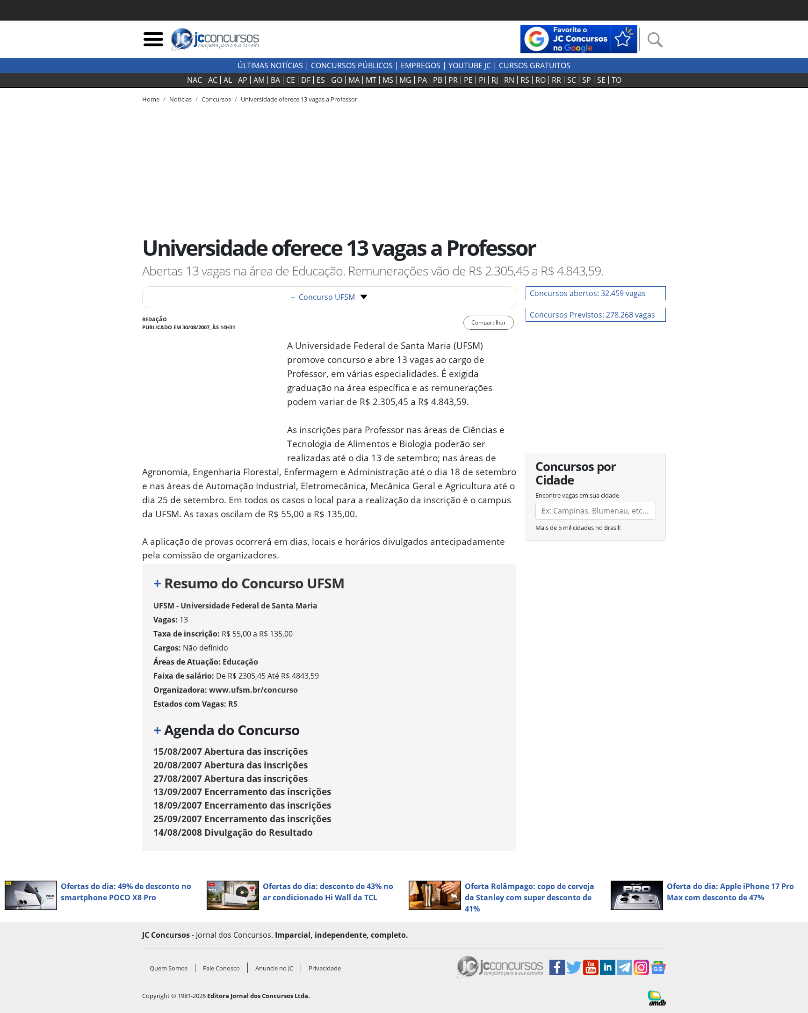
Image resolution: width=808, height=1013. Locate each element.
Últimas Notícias (270, 65)
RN (509, 80)
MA (354, 80)
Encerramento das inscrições (242, 791)
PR (453, 80)
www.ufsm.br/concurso (253, 690)
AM (259, 80)
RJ (494, 80)
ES (321, 80)
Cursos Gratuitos (534, 65)
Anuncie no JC (274, 968)
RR (556, 80)
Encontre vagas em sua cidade (577, 495)
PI (482, 80)
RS (524, 80)
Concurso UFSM (323, 297)
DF (305, 80)
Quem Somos (169, 968)
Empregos (420, 65)
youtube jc (469, 65)
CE (290, 80)
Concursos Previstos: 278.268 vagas (592, 315)
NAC (194, 80)
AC (212, 80)
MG (405, 80)
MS (387, 80)
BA (275, 80)
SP (586, 80)
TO (616, 80)
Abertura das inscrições (230, 751)
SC (571, 80)
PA (422, 80)
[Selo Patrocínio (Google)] (578, 38)
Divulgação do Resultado (233, 832)
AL (228, 80)
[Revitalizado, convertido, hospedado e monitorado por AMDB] (657, 997)
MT (371, 80)
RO (540, 80)
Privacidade (325, 968)
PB (437, 80)
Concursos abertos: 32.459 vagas (588, 293)
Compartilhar (488, 322)
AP (242, 80)
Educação (240, 662)
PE (468, 80)
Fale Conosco (221, 968)
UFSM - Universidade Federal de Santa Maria (235, 606)
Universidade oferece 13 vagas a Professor (299, 99)
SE (601, 80)
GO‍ (336, 80)
